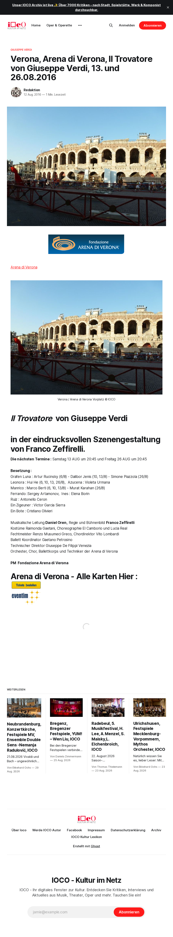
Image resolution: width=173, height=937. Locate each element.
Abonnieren (152, 25)
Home (36, 25)
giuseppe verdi (21, 49)
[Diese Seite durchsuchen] (111, 25)
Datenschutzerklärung (128, 830)
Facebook (74, 830)
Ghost (95, 846)
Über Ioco (19, 830)
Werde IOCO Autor (46, 830)
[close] (168, 7)
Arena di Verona (24, 267)
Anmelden (127, 25)
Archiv (156, 830)
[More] (80, 25)
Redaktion (32, 90)
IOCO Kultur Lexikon (86, 837)
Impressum (96, 830)
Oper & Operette (59, 25)
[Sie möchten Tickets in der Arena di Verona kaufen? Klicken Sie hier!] (86, 593)
